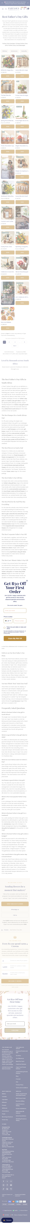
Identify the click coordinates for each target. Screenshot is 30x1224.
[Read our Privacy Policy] (25, 631)
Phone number (8, 617)
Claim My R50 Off (15, 638)
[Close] (27, 581)
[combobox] (8, 620)
